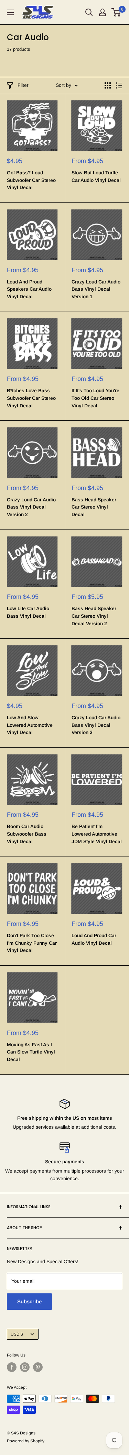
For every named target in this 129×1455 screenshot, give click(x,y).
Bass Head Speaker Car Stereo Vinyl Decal (94, 507)
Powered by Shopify (25, 1441)
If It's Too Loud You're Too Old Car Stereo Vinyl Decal (95, 398)
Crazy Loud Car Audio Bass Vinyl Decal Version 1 (96, 289)
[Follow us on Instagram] (25, 1367)
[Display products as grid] (108, 85)
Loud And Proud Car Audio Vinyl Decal (94, 939)
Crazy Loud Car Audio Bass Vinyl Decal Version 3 (96, 725)
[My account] (102, 12)
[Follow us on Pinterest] (38, 1367)
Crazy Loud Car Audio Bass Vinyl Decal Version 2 (31, 507)
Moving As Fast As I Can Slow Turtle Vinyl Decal (31, 1052)
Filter (23, 85)
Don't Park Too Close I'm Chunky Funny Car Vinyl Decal (32, 943)
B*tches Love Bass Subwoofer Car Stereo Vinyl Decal (31, 398)
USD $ (17, 1334)
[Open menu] (10, 12)
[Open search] (89, 12)
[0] (116, 12)
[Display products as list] (119, 85)
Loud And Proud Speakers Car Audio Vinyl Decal (29, 289)
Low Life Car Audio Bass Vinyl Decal (28, 612)
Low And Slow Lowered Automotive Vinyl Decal (30, 725)
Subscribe (29, 1301)
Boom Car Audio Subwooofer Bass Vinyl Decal (26, 834)
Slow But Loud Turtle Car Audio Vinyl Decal (96, 176)
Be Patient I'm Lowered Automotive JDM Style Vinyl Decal (97, 834)
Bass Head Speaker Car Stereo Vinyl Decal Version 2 (94, 616)
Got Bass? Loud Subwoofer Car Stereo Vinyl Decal (31, 180)
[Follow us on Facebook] (12, 1367)
